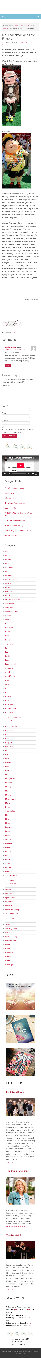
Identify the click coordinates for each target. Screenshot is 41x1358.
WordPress (18, 1353)
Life (6, 775)
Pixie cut (8, 823)
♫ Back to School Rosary (15, 521)
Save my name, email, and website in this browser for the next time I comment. (18, 431)
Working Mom (10, 965)
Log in (25, 1353)
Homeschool (10, 739)
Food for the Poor (12, 664)
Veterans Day (10, 941)
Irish (6, 755)
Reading (8, 843)
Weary (7, 949)
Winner (8, 957)
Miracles (8, 795)
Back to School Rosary (14, 526)
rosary (7, 863)
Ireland (8, 751)
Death (7, 632)
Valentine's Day (11, 937)
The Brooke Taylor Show (17, 1171)
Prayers (8, 835)
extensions (9, 644)
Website (5, 420)
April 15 (8, 575)
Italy (7, 759)
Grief (7, 680)
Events (8, 640)
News (7, 807)
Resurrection (10, 851)
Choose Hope (10, 498)
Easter (7, 636)
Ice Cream (9, 747)
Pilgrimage (9, 815)
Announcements (14, 717)
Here (16, 1310)
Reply (8, 365)
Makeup (8, 787)
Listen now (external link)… (16, 1226)
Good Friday (10, 676)
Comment (6, 386)
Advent (8, 559)
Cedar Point (9, 604)
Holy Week (9, 730)
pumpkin (8, 839)
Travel (7, 925)
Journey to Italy (11, 508)
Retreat (8, 855)
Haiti (7, 700)
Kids (7, 767)
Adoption (9, 555)
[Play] (5, 474)
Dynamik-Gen (18, 1352)
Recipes (8, 847)
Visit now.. (10, 1162)
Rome (7, 859)
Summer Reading (12, 910)
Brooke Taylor (20, 6)
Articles (15, 333)
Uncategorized (11, 929)
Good (7, 672)
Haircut (8, 696)
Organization (10, 811)
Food (7, 660)
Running (8, 871)
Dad (7, 624)
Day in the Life (10, 628)
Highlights (9, 712)
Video (10, 720)
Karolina (8, 763)
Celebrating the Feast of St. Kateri (18, 531)
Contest (8, 616)
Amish (7, 563)
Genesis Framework (32, 1352)
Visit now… (10, 1289)
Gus (6, 688)
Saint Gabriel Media (12, 875)
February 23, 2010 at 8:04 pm (15, 349)
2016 (7, 551)
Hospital (8, 743)
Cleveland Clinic (11, 612)
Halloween (9, 704)
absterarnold (10, 347)
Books (7, 596)
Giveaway (9, 668)
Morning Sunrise (11, 799)
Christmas (9, 608)
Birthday (8, 592)
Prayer (7, 831)
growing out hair (11, 684)
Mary (7, 791)
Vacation (8, 933)
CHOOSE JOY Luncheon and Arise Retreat (18, 514)
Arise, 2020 (9, 493)
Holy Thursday (11, 726)
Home (7, 734)
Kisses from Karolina (13, 535)
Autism (8, 583)
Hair (6, 692)
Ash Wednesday (11, 579)
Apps (7, 571)
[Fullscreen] (36, 474)
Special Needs (10, 898)
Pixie (7, 819)
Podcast (8, 827)
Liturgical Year (10, 779)
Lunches (8, 783)
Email (4, 413)
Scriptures (12, 883)
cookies (8, 620)
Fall (6, 652)
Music (7, 803)
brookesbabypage (12, 600)
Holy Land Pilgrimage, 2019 (15, 503)
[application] (20, 465)
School (8, 890)
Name (5, 406)
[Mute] (33, 474)
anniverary (9, 567)
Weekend (9, 953)
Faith (7, 648)
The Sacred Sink (11, 914)
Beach (7, 588)
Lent (7, 771)
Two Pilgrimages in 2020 (14, 488)
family (7, 656)
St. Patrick (9, 902)
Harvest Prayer (11, 708)
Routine (8, 867)
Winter (7, 961)
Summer (8, 906)
